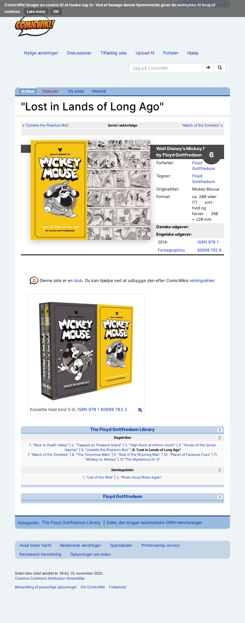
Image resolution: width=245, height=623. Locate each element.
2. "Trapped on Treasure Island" (96, 445)
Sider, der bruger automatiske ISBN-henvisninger (154, 522)
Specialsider (121, 545)
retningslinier (202, 280)
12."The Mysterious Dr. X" (140, 459)
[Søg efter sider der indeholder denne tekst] (220, 68)
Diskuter (50, 91)
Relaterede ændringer (80, 545)
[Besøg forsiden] (35, 25)
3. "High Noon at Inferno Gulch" (150, 445)
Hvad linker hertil (35, 545)
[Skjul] (220, 429)
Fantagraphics (171, 250)
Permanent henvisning (40, 554)
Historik (99, 91)
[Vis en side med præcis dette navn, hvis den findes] (208, 68)
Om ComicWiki (93, 587)
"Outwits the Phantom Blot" (47, 125)
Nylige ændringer (41, 52)
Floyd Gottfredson (122, 496)
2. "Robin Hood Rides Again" (139, 477)
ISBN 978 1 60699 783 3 (102, 409)
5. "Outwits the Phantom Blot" (105, 450)
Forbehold (117, 587)
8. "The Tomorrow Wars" (91, 455)
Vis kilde (76, 91)
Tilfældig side (113, 52)
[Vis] (220, 496)
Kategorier (28, 522)
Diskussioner (79, 52)
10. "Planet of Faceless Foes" (187, 455)
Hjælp (193, 52)
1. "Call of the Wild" (98, 477)
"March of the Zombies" (201, 125)
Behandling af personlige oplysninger (45, 587)
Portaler (170, 52)
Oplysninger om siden (90, 554)
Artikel (28, 91)
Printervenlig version (160, 545)
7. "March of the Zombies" (48, 455)
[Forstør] (140, 410)
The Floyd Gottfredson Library (122, 429)
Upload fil (145, 52)
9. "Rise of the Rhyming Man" (137, 455)
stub (78, 280)
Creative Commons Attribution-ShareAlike (50, 578)
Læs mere (36, 11)
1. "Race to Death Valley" (48, 445)
